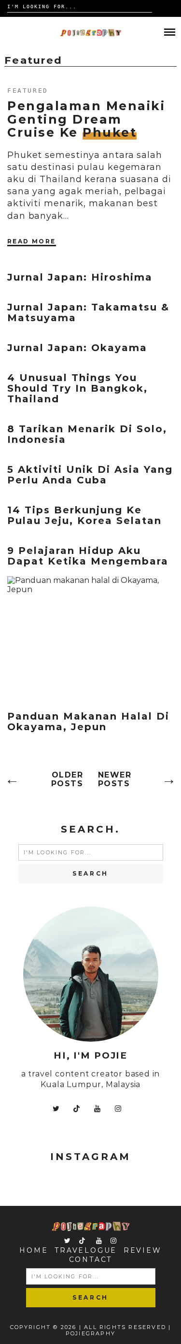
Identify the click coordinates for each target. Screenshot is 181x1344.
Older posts (67, 779)
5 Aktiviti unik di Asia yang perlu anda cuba (90, 475)
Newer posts (115, 779)
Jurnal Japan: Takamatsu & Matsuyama (88, 312)
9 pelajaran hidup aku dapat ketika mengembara (87, 556)
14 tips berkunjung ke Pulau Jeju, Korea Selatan (84, 515)
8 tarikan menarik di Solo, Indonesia (87, 434)
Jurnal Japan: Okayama (77, 348)
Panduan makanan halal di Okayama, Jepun (88, 721)
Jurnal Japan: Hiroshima (80, 277)
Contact (90, 1259)
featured (27, 90)
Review (143, 1250)
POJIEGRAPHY (90, 1333)
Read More (31, 241)
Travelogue (86, 1250)
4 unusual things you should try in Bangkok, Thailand (77, 388)
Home (33, 1250)
